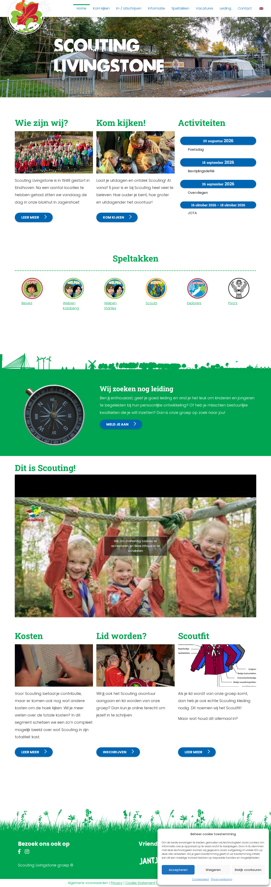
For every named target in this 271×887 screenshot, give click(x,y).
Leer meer (30, 217)
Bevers (27, 303)
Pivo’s (232, 303)
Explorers (194, 303)
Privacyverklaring (221, 879)
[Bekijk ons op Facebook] (19, 852)
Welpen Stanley (110, 306)
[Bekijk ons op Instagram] (27, 852)
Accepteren (178, 870)
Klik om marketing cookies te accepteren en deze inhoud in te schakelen (135, 546)
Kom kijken (113, 217)
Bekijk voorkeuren (248, 870)
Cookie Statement (140, 882)
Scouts (151, 303)
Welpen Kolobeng (71, 306)
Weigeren (213, 870)
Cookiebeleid (200, 879)
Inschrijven (114, 752)
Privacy (117, 882)
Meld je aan (117, 424)
